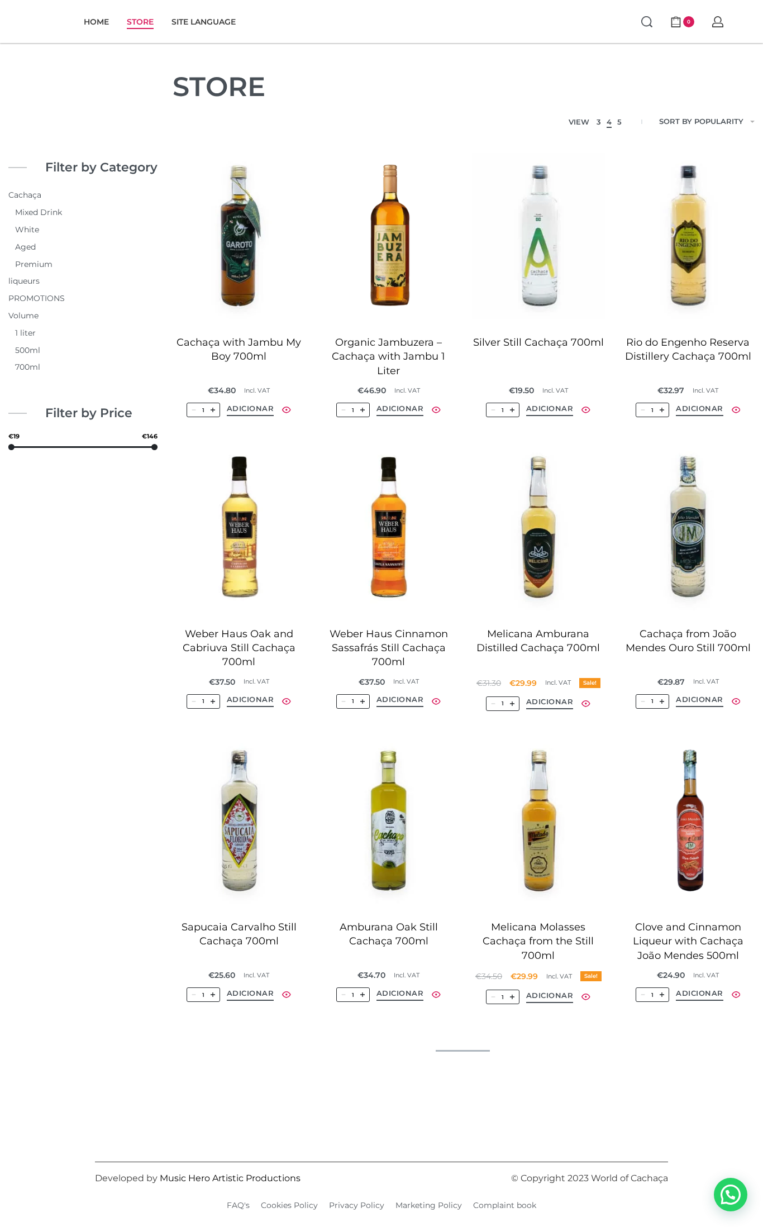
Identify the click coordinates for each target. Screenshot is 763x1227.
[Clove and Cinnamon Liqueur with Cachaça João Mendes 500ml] (688, 821)
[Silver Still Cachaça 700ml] (538, 236)
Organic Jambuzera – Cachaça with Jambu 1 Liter (388, 356)
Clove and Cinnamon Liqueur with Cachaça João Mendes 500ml (688, 941)
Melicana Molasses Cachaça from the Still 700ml (538, 941)
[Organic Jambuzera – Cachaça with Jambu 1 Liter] (388, 236)
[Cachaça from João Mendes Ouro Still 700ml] (688, 527)
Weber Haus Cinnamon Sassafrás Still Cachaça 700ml (389, 648)
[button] (250, 410)
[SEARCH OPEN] (647, 22)
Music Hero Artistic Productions (230, 1178)
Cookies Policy (289, 1205)
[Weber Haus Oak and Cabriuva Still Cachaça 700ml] (239, 527)
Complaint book (504, 1205)
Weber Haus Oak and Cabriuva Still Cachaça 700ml (239, 648)
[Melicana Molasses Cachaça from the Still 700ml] (538, 821)
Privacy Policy (356, 1205)
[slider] (11, 446)
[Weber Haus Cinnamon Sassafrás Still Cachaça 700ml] (388, 527)
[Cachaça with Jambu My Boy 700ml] (239, 236)
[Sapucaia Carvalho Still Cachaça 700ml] (239, 821)
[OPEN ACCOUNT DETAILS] (718, 22)
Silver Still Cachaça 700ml (538, 342)
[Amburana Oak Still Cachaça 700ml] (388, 821)
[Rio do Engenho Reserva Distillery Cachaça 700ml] (688, 236)
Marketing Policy (428, 1205)
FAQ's (238, 1205)
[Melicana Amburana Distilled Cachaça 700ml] (538, 527)
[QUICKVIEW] (287, 410)
